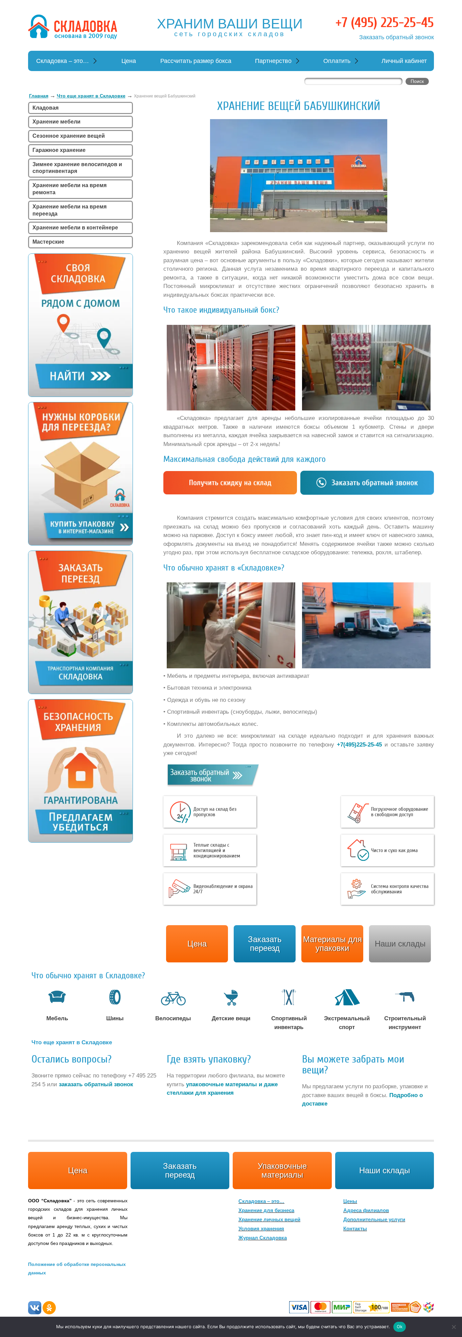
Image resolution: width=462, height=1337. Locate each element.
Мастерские (48, 242)
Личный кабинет (404, 61)
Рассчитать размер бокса (195, 61)
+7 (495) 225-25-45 (385, 22)
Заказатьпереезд (265, 944)
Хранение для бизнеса (266, 1210)
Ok (400, 1326)
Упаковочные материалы (282, 1170)
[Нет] (453, 1326)
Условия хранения (261, 1228)
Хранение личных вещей (269, 1219)
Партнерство (273, 61)
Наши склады (400, 943)
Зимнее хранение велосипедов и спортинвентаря (77, 167)
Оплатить (336, 61)
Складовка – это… (62, 61)
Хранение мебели (56, 122)
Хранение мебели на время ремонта (69, 188)
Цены (350, 1201)
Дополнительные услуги (374, 1219)
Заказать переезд (180, 1170)
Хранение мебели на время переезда (69, 210)
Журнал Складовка (262, 1238)
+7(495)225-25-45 (359, 744)
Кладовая (45, 108)
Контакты (355, 1228)
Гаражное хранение (59, 150)
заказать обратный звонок (96, 1084)
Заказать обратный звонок (396, 37)
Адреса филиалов (366, 1210)
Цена (128, 61)
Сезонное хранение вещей (68, 136)
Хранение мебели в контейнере (75, 227)
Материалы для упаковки (332, 944)
